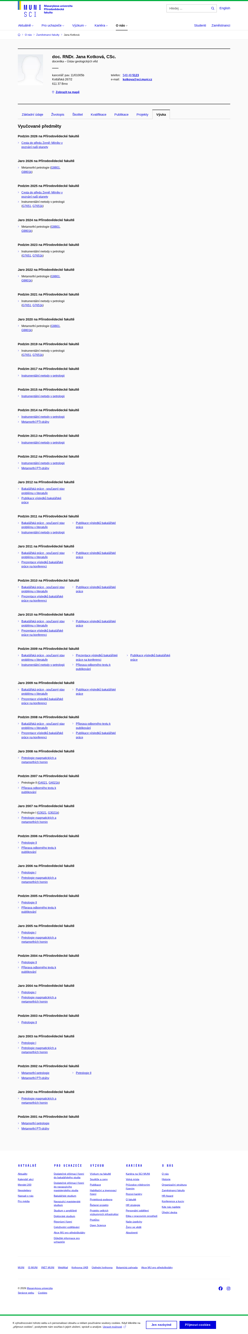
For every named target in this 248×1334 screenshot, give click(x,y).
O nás (168, 1166)
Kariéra (134, 1166)
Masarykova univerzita (40, 1288)
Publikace (121, 114)
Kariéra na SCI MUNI (138, 1173)
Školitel (77, 114)
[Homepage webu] (45, 9)
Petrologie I (28, 872)
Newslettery (24, 1190)
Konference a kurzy (173, 1201)
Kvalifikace (98, 114)
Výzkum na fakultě (100, 1173)
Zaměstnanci (221, 25)
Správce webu (26, 1292)
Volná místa (132, 1179)
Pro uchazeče (68, 1166)
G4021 (42, 782)
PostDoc (94, 1219)
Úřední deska (169, 1212)
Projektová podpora (101, 1199)
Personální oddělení (137, 1210)
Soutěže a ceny (99, 1179)
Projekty (142, 114)
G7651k (37, 206)
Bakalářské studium (65, 1195)
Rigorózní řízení (63, 1221)
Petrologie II (29, 842)
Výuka (161, 114)
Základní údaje (32, 114)
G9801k (26, 172)
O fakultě (131, 1199)
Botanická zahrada (127, 1267)
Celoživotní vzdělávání (67, 1227)
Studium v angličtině (65, 1210)
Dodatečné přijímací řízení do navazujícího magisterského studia (69, 1186)
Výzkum (97, 1166)
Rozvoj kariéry (134, 1194)
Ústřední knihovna (102, 1267)
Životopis (57, 114)
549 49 (131, 75)
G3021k (53, 812)
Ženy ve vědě (133, 1227)
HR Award (167, 1195)
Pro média (24, 1201)
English (224, 8)
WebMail (63, 1267)
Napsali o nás (25, 1195)
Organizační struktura (174, 1184)
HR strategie (133, 1205)
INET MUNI (47, 1267)
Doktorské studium (64, 1216)
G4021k (54, 782)
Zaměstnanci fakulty (173, 1190)
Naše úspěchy (134, 1221)
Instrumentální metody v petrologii (43, 375)
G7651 (26, 206)
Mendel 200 (24, 1184)
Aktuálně (27, 1166)
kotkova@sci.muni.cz (137, 79)
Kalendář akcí (26, 1179)
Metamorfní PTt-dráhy (35, 421)
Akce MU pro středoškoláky (69, 1232)
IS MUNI (33, 1267)
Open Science (98, 1225)
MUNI (21, 1267)
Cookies (42, 1292)
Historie (166, 1179)
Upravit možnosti (112, 1326)
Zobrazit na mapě (68, 92)
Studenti (200, 25)
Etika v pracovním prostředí (141, 1216)
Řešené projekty (99, 1205)
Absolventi (132, 1232)
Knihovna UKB (80, 1267)
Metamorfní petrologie (35, 1072)
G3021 (42, 812)
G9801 (55, 167)
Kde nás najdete (171, 1206)
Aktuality (22, 1173)
